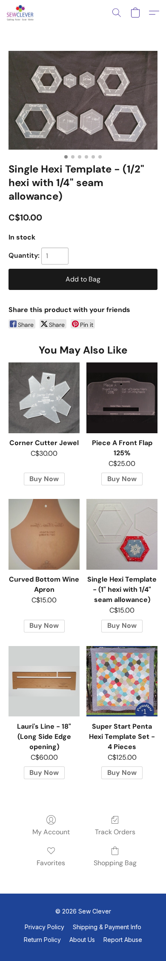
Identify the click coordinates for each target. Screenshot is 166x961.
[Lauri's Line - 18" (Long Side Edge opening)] (44, 681)
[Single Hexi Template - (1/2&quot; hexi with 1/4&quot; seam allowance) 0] (83, 100)
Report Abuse (122, 939)
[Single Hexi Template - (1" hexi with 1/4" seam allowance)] (121, 534)
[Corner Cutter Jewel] (44, 397)
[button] (21, 12)
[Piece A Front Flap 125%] (121, 397)
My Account (51, 831)
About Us (82, 939)
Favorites (51, 862)
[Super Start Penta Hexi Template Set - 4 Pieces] (121, 681)
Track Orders (115, 831)
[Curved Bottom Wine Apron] (44, 534)
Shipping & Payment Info (107, 926)
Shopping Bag (115, 862)
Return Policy (42, 939)
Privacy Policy (44, 926)
